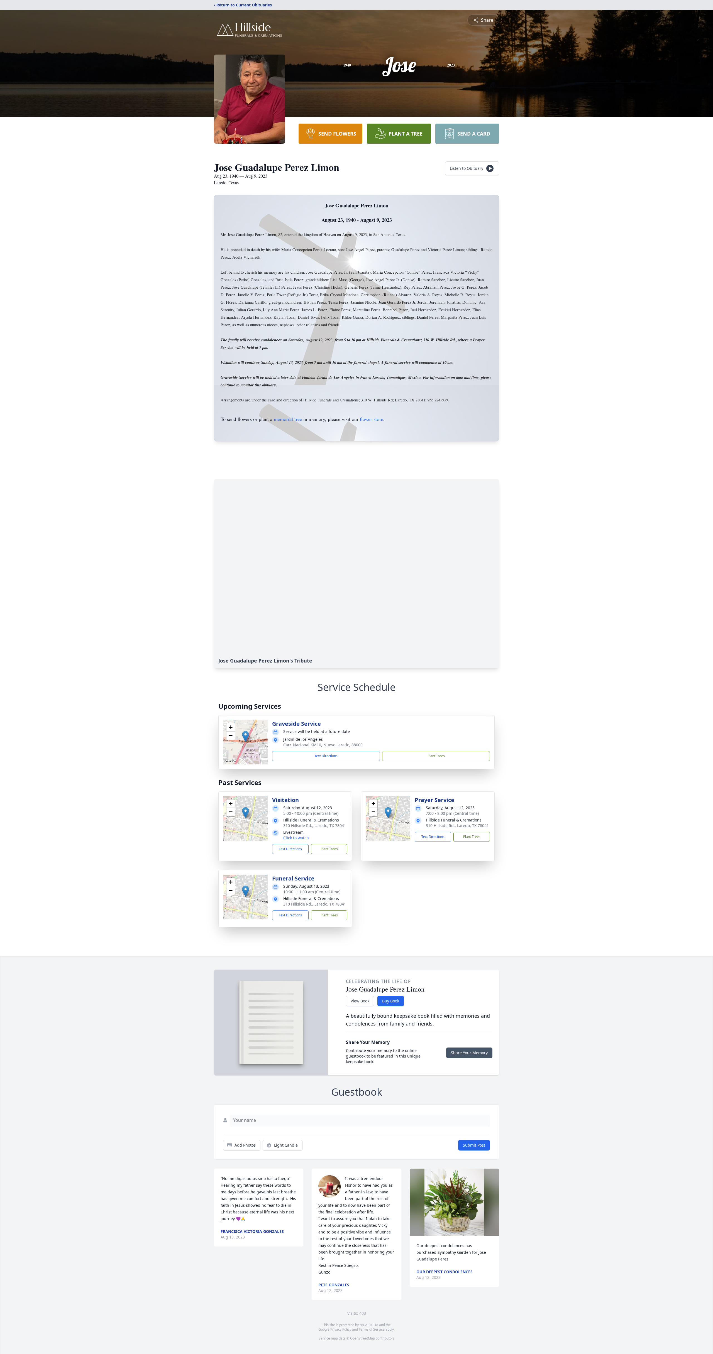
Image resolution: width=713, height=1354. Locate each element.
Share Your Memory (469, 1052)
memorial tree (288, 419)
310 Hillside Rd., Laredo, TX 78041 (314, 825)
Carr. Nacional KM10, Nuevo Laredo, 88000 (323, 744)
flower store (371, 419)
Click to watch (296, 837)
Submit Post (474, 1145)
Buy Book (390, 1001)
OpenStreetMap (362, 1338)
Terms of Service (372, 1329)
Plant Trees (436, 756)
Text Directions (326, 756)
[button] (245, 736)
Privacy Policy (340, 1329)
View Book (360, 1001)
